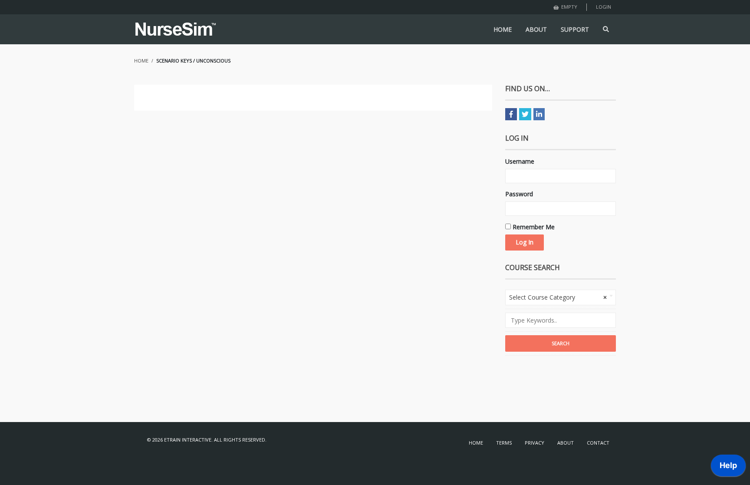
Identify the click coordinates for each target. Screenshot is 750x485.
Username (519, 161)
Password (519, 194)
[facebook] (511, 114)
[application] (728, 467)
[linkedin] (539, 114)
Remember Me (533, 227)
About (565, 442)
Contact (598, 442)
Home (476, 442)
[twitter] (525, 114)
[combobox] (560, 297)
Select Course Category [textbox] (558, 297)
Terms (504, 442)
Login (603, 6)
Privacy (534, 442)
